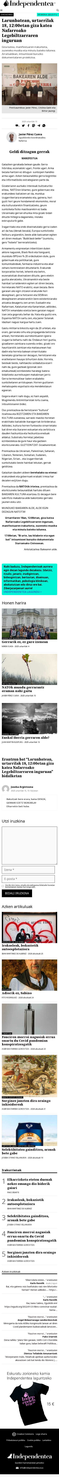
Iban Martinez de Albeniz (14, 953)
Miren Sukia (7, 646)
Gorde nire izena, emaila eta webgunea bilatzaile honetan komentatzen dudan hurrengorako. (30, 886)
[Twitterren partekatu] (22, 126)
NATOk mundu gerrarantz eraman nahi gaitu (23, 689)
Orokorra (7, 14)
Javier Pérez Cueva (30, 134)
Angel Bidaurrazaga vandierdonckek (37, 1320)
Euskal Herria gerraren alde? (25, 738)
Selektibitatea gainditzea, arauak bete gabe (29, 1151)
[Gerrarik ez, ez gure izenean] (29, 623)
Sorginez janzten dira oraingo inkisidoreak (26, 1103)
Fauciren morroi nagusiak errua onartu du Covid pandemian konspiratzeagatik (28, 1040)
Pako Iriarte (13, 1192)
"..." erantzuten (50, 1296)
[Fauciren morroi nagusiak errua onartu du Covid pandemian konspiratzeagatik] (29, 1019)
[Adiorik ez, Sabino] (29, 975)
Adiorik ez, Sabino (17, 993)
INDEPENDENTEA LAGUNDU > (23, 592)
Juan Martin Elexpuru (12, 742)
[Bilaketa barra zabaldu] (57, 10)
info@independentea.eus (31, 1467)
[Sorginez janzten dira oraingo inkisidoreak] (29, 1096)
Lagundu (29, 1446)
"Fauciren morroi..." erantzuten (42, 1316)
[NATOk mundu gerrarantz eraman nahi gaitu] (29, 669)
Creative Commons (25, 1434)
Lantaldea (46, 1440)
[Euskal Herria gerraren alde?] (29, 733)
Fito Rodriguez (9, 997)
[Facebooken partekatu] (27, 126)
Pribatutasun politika (16, 1440)
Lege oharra (41, 1434)
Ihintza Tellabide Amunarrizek (40, 1353)
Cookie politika (33, 1440)
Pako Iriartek (50, 1336)
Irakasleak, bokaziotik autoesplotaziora (20, 947)
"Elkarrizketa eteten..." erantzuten (41, 1280)
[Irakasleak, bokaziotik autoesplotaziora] (29, 927)
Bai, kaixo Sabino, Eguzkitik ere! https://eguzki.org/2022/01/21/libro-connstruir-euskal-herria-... (31, 1306)
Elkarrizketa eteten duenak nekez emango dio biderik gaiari (29, 1184)
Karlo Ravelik (37, 1283)
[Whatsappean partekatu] (43, 126)
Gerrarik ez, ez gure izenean (25, 642)
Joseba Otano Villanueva (14, 1157)
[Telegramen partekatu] (38, 126)
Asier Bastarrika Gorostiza (15, 1049)
